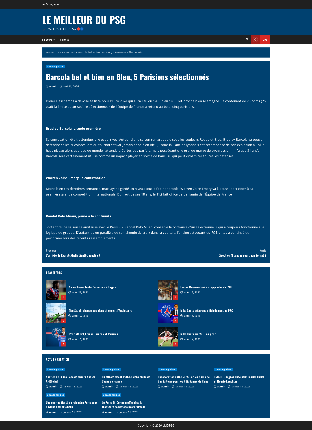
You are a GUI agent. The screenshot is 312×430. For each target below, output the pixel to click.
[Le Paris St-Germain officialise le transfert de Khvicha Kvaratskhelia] (128, 395)
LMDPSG (64, 39)
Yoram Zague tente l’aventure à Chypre (56, 290)
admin (53, 86)
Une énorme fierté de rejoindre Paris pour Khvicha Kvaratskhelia (71, 404)
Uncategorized (55, 66)
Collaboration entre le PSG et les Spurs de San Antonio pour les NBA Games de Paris (184, 379)
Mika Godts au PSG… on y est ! (168, 336)
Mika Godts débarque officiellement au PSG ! (168, 313)
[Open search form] (247, 39)
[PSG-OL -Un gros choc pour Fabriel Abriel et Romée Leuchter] (240, 369)
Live (265, 39)
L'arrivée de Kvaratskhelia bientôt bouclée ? (73, 253)
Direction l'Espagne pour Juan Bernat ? (242, 253)
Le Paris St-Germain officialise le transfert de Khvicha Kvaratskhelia (123, 404)
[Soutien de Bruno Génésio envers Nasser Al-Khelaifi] (72, 369)
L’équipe (47, 39)
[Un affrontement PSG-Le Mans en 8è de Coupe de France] (128, 369)
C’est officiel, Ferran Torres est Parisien (56, 336)
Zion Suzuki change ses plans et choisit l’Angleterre (56, 313)
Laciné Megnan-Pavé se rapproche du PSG (168, 290)
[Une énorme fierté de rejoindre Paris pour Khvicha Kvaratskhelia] (72, 395)
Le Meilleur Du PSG (84, 19)
